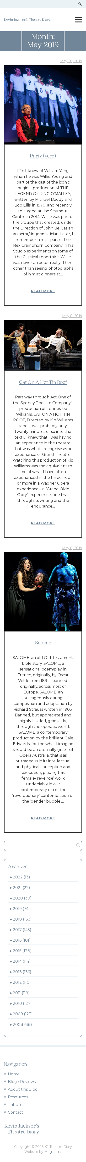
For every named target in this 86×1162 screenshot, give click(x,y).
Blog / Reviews (22, 1081)
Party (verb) (43, 156)
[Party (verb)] (43, 104)
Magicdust (53, 1152)
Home (14, 1074)
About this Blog (23, 1089)
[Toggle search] (80, 4)
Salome (43, 643)
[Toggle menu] (78, 20)
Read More (43, 291)
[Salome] (43, 591)
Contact (15, 1112)
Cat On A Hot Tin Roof (43, 382)
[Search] (77, 846)
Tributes (16, 1104)
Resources (18, 1097)
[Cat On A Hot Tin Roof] (43, 345)
